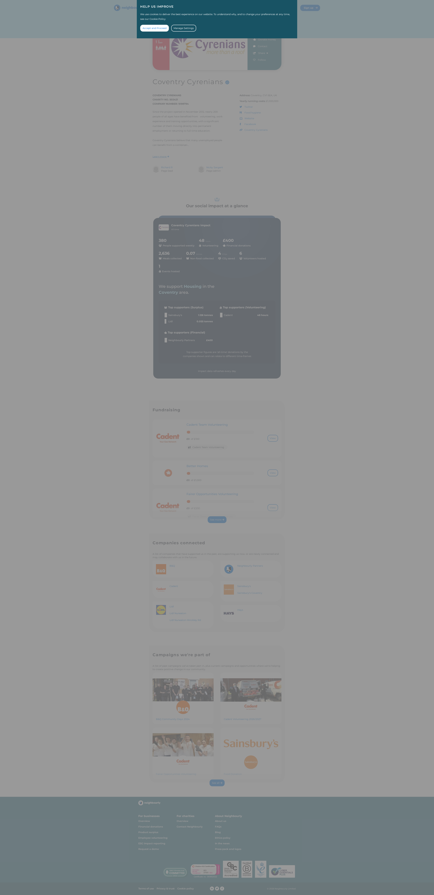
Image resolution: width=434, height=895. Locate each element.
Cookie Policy (158, 19)
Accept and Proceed (154, 28)
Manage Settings (184, 28)
